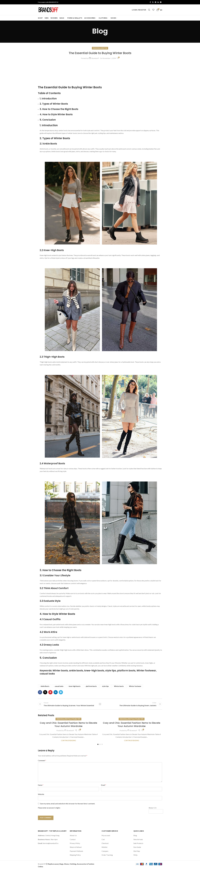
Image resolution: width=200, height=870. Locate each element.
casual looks (59, 686)
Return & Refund (75, 847)
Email (103, 785)
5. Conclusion (48, 119)
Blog (135, 835)
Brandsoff (95, 58)
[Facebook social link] (150, 2)
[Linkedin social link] (158, 2)
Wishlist (104, 847)
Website (41, 794)
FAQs (135, 855)
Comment (42, 760)
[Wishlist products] (153, 10)
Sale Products (138, 843)
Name (40, 785)
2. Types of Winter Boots (54, 103)
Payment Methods (76, 851)
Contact (73, 839)
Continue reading (68, 740)
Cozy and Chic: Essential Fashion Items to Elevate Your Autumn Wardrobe (68, 724)
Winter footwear (135, 686)
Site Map (136, 851)
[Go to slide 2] (100, 744)
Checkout (105, 843)
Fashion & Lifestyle (100, 48)
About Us (73, 835)
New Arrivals (138, 839)
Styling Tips (75, 719)
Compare (105, 851)
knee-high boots (74, 686)
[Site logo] (48, 10)
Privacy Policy (75, 843)
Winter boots (119, 686)
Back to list (100, 704)
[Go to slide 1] (97, 744)
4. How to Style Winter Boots (56, 114)
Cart (103, 839)
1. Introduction (48, 98)
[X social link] (152, 2)
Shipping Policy (75, 855)
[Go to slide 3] (102, 744)
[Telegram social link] (160, 2)
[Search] (149, 10)
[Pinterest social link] (155, 2)
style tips (105, 686)
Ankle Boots (45, 686)
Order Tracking (107, 855)
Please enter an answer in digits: (49, 808)
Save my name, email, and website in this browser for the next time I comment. (67, 804)
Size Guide (137, 847)
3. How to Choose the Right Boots (59, 109)
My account (106, 835)
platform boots (91, 686)
